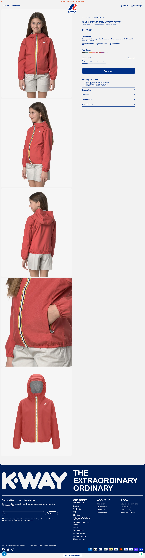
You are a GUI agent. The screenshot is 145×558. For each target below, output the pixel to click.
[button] (4, 553)
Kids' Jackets (89, 18)
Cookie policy (126, 510)
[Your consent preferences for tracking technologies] (141, 554)
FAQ (74, 512)
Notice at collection (72, 555)
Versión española (79, 536)
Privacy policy (126, 507)
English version (78, 530)
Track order (77, 509)
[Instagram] (8, 549)
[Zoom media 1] (36, 53)
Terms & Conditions (128, 513)
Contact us (77, 506)
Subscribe (52, 514)
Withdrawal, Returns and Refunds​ (82, 523)
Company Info (52, 545)
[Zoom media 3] (36, 232)
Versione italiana (79, 533)
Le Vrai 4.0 (101, 510)
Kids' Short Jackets (99, 18)
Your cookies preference (130, 504)
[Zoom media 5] (36, 411)
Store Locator (102, 507)
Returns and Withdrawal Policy (82, 519)
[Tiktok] (12, 549)
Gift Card (76, 527)
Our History (101, 504)
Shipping (76, 515)
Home (83, 18)
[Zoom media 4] (36, 322)
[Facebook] (3, 549)
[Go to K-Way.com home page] (72, 8)
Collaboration (102, 513)
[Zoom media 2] (36, 143)
